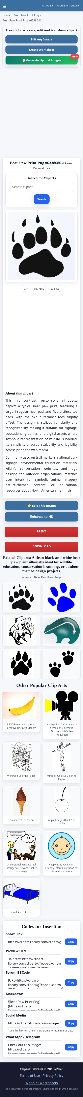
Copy (71, 941)
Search (41, 199)
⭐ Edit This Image (41, 506)
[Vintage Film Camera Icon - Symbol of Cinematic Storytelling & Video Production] (62, 705)
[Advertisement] (41, 112)
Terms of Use (30, 1075)
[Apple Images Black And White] (62, 801)
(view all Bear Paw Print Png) (41, 577)
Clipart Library (31, 1069)
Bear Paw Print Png (26, 15)
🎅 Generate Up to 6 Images (50, 59)
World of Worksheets (41, 1083)
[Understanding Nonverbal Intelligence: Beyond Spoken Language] (21, 845)
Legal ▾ (75, 5)
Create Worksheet (41, 50)
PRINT (41, 531)
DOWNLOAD (41, 546)
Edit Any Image (41, 39)
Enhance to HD (41, 517)
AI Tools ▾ (47, 5)
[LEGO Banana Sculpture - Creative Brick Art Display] (21, 705)
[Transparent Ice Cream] (21, 801)
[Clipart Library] (4, 6)
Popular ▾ (62, 5)
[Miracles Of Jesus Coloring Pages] (62, 756)
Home (6, 15)
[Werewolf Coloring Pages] (21, 756)
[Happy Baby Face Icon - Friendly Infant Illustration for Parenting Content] (62, 845)
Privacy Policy (53, 1075)
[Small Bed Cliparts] (21, 893)
